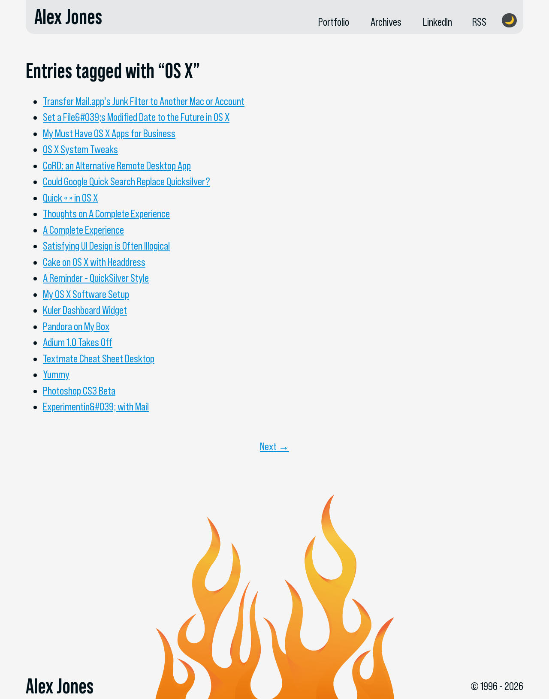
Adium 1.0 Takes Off (77, 342)
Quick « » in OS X (70, 198)
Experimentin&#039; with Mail (96, 407)
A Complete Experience (83, 230)
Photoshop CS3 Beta (79, 391)
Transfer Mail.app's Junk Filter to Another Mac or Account (143, 101)
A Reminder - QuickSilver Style (96, 278)
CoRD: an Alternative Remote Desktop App (117, 166)
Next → (274, 446)
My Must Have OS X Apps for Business (109, 133)
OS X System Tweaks (80, 149)
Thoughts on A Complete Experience (106, 214)
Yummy (56, 374)
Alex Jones (68, 16)
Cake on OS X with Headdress (94, 262)
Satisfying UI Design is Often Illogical (106, 246)
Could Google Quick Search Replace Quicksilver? (126, 181)
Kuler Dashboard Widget (85, 310)
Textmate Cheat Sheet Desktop (98, 359)
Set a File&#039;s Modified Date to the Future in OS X (136, 117)
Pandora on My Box (76, 326)
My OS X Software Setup (86, 294)
